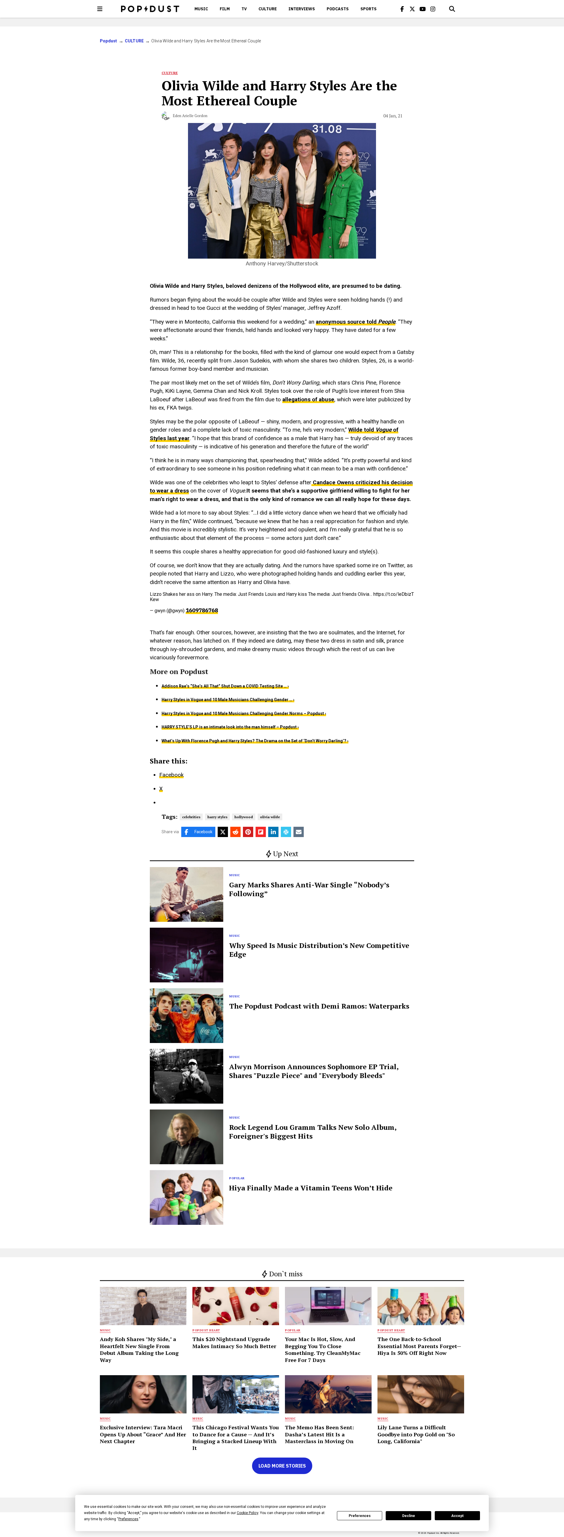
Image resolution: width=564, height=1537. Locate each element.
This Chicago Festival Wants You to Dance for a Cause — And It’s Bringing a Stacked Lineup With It (235, 1437)
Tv (244, 8)
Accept (457, 1516)
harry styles (217, 817)
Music (201, 8)
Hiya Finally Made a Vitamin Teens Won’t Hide (310, 1187)
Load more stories (282, 1466)
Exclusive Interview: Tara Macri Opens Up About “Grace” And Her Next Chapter (143, 1434)
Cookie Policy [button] (247, 1513)
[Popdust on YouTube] (422, 9)
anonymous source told (347, 321)
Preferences (360, 1516)
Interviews (301, 8)
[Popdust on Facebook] (402, 9)
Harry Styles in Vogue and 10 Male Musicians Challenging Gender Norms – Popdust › (244, 713)
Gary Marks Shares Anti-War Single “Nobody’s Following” (309, 889)
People (386, 321)
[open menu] (100, 9)
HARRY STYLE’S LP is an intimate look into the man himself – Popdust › (230, 727)
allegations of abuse (308, 399)
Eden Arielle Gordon (190, 115)
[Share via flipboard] (261, 832)
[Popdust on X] (412, 9)
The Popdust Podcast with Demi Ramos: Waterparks (319, 1006)
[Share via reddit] (235, 832)
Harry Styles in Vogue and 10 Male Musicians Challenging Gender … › (228, 699)
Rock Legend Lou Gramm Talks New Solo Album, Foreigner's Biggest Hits (312, 1131)
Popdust (108, 41)
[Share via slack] (286, 832)
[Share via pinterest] (248, 832)
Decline (408, 1516)
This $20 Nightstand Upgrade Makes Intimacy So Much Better (234, 1342)
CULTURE (267, 8)
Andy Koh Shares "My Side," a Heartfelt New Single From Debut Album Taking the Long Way (139, 1349)
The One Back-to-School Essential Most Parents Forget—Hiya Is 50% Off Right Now (419, 1345)
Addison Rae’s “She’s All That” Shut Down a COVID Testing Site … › (225, 686)
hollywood (243, 817)
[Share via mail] (298, 832)
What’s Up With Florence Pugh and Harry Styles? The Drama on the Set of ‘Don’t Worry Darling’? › (255, 740)
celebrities (191, 817)
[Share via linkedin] (273, 832)
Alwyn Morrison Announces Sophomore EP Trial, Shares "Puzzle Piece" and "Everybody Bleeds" (313, 1071)
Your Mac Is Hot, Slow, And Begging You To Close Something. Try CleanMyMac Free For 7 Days (322, 1349)
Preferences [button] (128, 1519)
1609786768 (202, 610)
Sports (368, 8)
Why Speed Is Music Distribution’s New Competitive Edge (319, 950)
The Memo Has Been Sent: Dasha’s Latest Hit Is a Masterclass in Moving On (319, 1434)
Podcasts (338, 8)
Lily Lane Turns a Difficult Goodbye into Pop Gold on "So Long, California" (416, 1434)
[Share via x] (223, 832)
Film (225, 8)
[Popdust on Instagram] (433, 9)
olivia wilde (270, 817)
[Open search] (452, 9)
